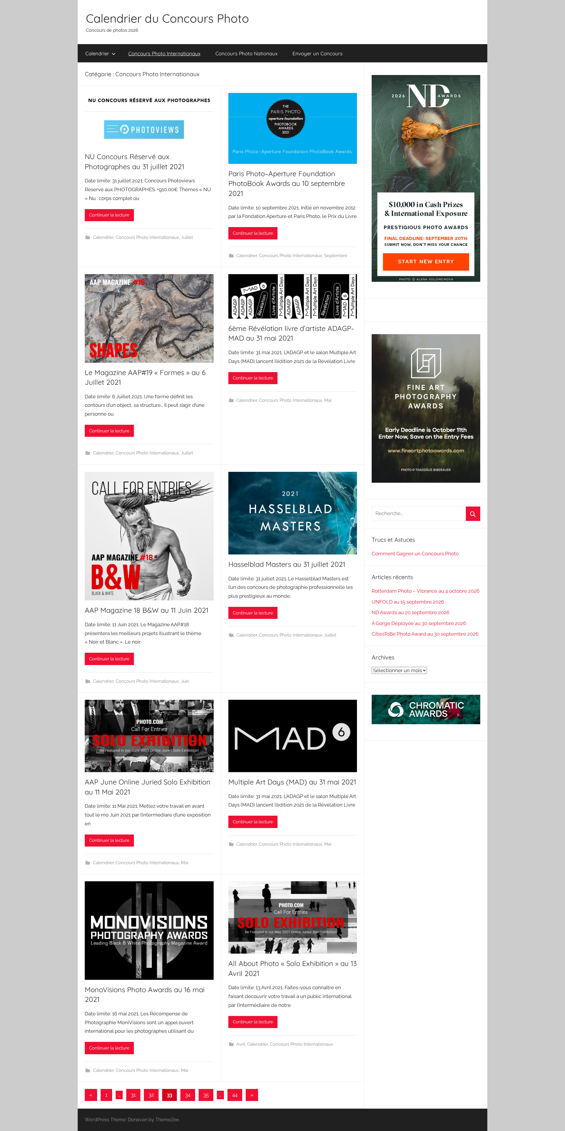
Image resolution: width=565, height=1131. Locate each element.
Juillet (187, 237)
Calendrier (97, 53)
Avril (240, 1044)
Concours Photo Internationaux (164, 53)
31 (133, 1095)
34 (187, 1095)
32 (151, 1095)
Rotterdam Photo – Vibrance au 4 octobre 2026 (425, 591)
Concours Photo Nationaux (246, 53)
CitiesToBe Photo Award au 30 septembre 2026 (425, 634)
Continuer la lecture (109, 215)
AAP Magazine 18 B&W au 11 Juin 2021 (146, 610)
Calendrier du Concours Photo (167, 18)
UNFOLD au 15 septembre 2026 (408, 602)
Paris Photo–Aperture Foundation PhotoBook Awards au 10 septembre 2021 (286, 183)
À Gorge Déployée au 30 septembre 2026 (419, 623)
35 (206, 1095)
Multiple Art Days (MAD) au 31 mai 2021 (292, 781)
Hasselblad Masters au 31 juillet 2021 (286, 564)
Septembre (335, 255)
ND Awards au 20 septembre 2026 (410, 612)
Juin (185, 681)
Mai (327, 400)
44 (234, 1095)
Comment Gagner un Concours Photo (415, 554)
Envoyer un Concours (318, 53)
